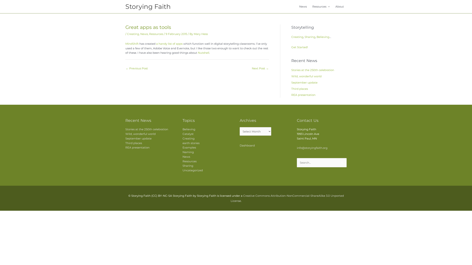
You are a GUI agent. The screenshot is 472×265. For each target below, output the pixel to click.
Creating (133, 34)
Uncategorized (193, 170)
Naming (188, 152)
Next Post (260, 68)
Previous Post (137, 68)
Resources (319, 6)
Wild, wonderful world (306, 76)
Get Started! (299, 47)
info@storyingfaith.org (312, 148)
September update (304, 82)
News (303, 6)
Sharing (310, 37)
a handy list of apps (169, 43)
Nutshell (203, 52)
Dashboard (247, 145)
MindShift (132, 43)
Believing (323, 37)
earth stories (191, 143)
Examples (189, 147)
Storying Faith (148, 6)
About (339, 6)
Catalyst (188, 134)
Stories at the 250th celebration (312, 70)
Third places (299, 89)
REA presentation (303, 95)
